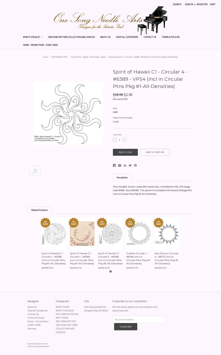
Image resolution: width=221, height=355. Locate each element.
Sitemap (32, 328)
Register (202, 4)
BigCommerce (42, 343)
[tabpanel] (54, 243)
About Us (105, 37)
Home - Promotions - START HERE (40, 45)
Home (45, 57)
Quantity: (117, 134)
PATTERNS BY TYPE (59, 57)
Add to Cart (54, 237)
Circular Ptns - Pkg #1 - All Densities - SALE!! (88, 57)
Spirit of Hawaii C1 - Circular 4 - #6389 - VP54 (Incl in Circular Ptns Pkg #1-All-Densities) (143, 57)
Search (177, 4)
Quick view (54, 231)
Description (122, 177)
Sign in (189, 4)
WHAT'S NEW (62, 306)
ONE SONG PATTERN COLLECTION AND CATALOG (71, 37)
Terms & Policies (171, 37)
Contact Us (150, 37)
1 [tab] (110, 271)
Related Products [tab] (39, 210)
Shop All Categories (127, 37)
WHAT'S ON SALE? (31, 37)
